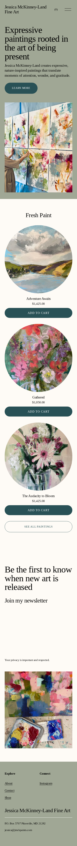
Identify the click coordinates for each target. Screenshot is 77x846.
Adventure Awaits (38, 299)
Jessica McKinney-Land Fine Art (26, 9)
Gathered (38, 397)
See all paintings (38, 526)
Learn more (21, 88)
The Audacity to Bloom (38, 496)
